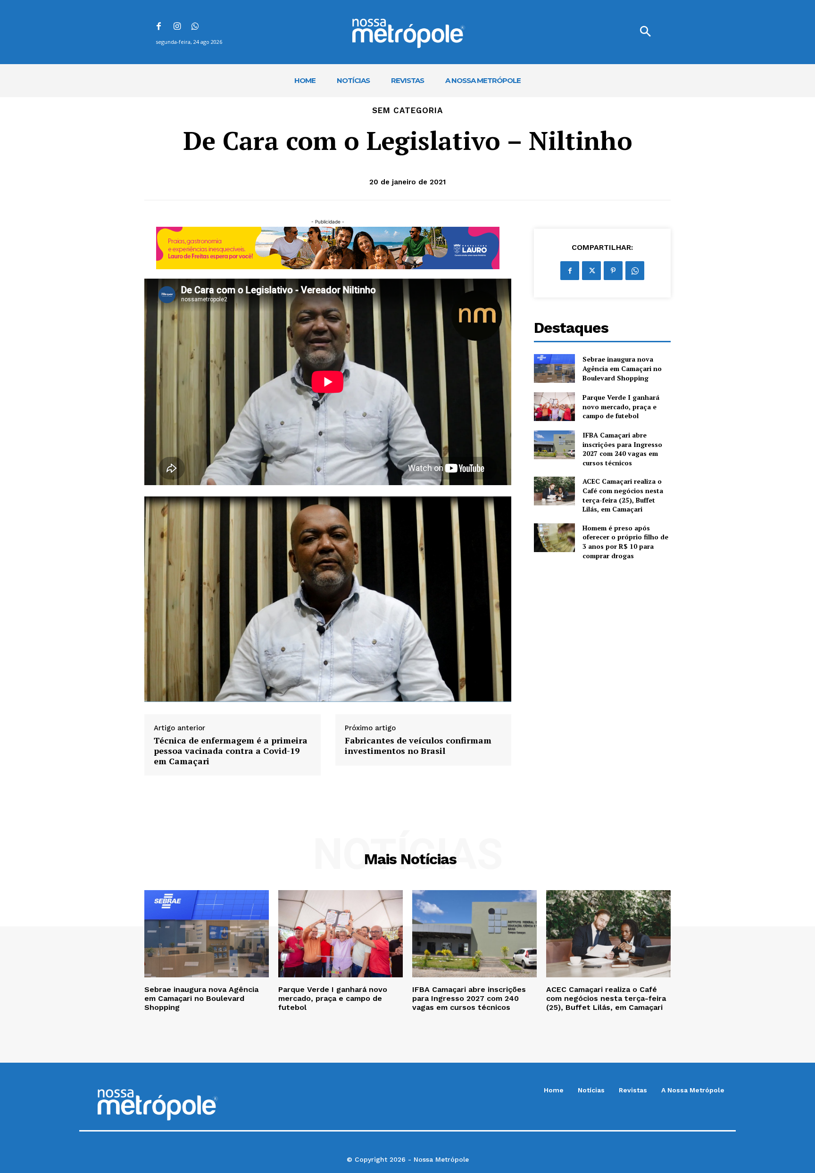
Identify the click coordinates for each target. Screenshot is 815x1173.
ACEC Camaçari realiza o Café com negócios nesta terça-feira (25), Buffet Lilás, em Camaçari (622, 495)
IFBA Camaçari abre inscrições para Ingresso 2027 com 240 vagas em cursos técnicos (622, 448)
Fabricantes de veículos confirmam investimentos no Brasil (418, 745)
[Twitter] (591, 270)
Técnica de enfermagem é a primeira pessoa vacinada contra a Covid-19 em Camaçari (231, 750)
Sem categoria (407, 111)
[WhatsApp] (195, 27)
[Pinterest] (613, 270)
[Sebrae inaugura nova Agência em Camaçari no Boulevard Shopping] (554, 368)
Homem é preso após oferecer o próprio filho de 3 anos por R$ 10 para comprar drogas (625, 541)
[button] (645, 32)
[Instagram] (177, 27)
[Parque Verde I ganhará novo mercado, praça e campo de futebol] (554, 406)
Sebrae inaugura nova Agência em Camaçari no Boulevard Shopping (622, 368)
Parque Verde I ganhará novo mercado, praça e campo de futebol (620, 406)
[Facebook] (159, 27)
